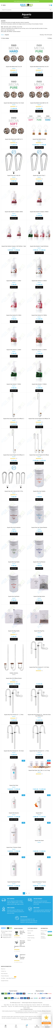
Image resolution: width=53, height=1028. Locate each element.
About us (3, 968)
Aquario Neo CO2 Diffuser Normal (14, 678)
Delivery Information (46, 933)
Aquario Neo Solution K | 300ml (13, 280)
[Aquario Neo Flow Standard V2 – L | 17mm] (39, 737)
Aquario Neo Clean (13, 785)
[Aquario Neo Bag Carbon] (39, 582)
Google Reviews (4, 980)
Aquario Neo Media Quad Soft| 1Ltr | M (39, 102)
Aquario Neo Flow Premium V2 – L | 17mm (13, 714)
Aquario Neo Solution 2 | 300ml (14, 349)
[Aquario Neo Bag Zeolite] (13, 617)
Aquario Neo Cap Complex (39, 491)
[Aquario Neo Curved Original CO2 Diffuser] (39, 441)
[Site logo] (26, 5)
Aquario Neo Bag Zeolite (13, 630)
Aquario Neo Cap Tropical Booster (39, 527)
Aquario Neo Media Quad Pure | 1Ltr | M (39, 66)
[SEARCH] (50, 9)
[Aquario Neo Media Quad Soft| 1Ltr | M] (39, 89)
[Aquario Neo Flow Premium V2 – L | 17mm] (13, 701)
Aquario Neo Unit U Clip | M (13, 175)
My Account (30, 930)
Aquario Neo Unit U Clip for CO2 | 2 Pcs (14, 491)
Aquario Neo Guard (39, 840)
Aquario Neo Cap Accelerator (13, 527)
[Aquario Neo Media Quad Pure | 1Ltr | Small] (13, 89)
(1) (42, 142)
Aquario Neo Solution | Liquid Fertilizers (39, 246)
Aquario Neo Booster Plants (13, 881)
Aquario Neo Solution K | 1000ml (39, 280)
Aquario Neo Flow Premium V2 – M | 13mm (39, 667)
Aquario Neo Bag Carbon (39, 596)
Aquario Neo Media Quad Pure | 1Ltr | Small (14, 102)
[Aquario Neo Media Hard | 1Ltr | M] (13, 53)
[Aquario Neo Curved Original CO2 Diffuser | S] (13, 441)
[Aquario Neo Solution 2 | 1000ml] (39, 336)
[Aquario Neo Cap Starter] (13, 548)
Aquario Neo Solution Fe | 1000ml (39, 315)
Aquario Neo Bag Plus (39, 630)
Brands (29, 940)
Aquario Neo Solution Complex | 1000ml (39, 211)
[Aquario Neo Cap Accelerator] (13, 513)
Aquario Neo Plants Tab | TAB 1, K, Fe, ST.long (39, 770)
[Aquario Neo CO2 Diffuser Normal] (13, 659)
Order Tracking (31, 937)
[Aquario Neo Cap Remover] (39, 548)
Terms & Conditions (46, 936)
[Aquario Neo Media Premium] (39, 125)
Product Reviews (5, 975)
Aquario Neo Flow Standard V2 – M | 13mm (14, 750)
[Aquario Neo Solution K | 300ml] (13, 267)
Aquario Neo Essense (14, 812)
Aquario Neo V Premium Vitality (13, 847)
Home (2, 34)
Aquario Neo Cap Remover (39, 561)
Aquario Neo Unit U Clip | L (39, 175)
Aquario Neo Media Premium (39, 139)
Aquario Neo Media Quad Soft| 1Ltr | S (14, 139)
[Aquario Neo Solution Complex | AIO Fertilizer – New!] (13, 232)
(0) (16, 70)
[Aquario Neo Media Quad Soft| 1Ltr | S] (13, 125)
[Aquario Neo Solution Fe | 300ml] (13, 301)
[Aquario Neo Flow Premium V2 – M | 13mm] (39, 653)
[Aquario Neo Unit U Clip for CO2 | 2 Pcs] (13, 477)
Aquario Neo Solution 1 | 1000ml (39, 384)
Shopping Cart (31, 935)
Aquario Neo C (39, 812)
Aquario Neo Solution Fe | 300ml (13, 315)
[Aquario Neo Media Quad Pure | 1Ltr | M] (39, 53)
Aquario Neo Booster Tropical (39, 881)
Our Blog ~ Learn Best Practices (8, 978)
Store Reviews (4, 973)
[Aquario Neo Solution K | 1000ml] (39, 267)
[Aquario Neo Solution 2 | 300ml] (13, 336)
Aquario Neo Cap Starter (13, 561)
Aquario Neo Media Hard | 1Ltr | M (14, 66)
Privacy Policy (44, 930)
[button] (14, 75)
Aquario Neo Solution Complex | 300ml (14, 211)
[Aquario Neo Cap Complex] (39, 477)
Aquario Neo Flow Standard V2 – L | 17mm (39, 750)
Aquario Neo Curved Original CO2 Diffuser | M (39, 418)
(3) (16, 718)
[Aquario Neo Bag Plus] (39, 617)
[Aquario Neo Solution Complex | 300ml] (13, 198)
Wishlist (29, 933)
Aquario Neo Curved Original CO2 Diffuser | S (13, 454)
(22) (17, 681)
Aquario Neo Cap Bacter (13, 596)
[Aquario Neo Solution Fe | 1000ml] (39, 301)
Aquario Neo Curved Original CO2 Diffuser (39, 454)
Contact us (3, 971)
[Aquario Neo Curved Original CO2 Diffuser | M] (39, 405)
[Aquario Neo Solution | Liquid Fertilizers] (39, 232)
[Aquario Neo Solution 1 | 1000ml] (39, 370)
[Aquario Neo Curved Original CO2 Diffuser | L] (13, 405)
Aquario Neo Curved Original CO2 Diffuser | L (13, 418)
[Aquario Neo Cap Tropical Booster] (39, 513)
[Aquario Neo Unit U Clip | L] (39, 161)
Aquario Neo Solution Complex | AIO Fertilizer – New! (14, 246)
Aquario (13, 68)
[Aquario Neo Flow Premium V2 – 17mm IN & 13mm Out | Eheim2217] (39, 701)
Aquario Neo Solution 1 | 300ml (14, 384)
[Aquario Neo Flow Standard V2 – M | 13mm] (13, 737)
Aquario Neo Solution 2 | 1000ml (39, 349)
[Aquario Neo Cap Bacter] (13, 582)
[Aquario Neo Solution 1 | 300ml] (13, 370)
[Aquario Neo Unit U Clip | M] (13, 161)
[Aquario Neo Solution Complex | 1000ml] (39, 198)
